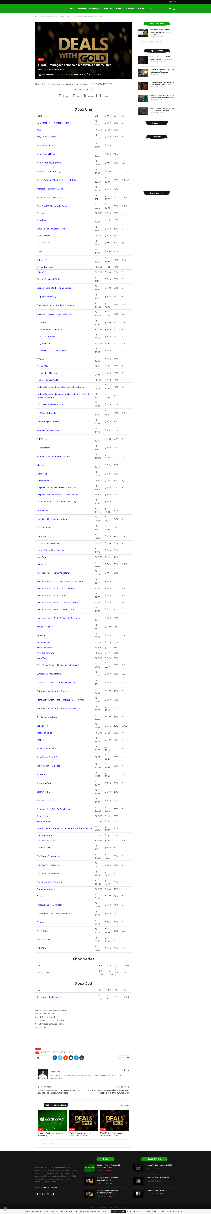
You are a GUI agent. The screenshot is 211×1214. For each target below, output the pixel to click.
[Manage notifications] (5, 1209)
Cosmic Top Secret (45, 267)
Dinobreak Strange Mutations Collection (55, 305)
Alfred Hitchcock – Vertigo (49, 171)
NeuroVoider (42, 658)
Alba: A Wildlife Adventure (49, 162)
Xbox (72, 8)
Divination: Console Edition (49, 329)
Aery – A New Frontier (47, 136)
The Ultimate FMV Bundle (49, 873)
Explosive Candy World (47, 380)
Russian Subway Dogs (47, 717)
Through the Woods (46, 889)
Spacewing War (44, 783)
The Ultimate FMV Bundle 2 (49, 882)
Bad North (41, 213)
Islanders (41, 465)
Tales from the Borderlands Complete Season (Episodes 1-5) (64, 828)
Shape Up (41, 739)
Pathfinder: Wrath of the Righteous (53, 691)
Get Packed (42, 439)
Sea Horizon (42, 725)
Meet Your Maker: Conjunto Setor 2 (53, 572)
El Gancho (41, 359)
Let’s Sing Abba (44, 527)
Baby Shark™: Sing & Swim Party (52, 206)
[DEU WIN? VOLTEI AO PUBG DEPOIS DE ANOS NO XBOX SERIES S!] (143, 33)
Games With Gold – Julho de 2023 (158, 1178)
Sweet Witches (44, 821)
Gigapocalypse (43, 447)
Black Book (42, 220)
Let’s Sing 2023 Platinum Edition (52, 518)
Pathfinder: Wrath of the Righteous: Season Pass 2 (60, 708)
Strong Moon (42, 816)
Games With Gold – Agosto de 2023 (159, 1165)
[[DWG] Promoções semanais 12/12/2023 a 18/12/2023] (89, 1181)
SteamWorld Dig (44, 791)
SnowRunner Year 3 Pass (48, 765)
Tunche (40, 922)
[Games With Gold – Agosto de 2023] (138, 1168)
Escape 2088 (42, 366)
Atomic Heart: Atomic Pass (49, 197)
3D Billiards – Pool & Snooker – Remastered (57, 122)
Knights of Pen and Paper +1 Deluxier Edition (58, 494)
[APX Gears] (157, 174)
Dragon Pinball (43, 343)
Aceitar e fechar (118, 1211)
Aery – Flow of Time (46, 145)
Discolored (41, 322)
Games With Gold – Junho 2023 (157, 1190)
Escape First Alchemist (47, 373)
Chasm (40, 251)
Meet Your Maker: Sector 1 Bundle (52, 595)
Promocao (55, 1053)
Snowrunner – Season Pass (49, 748)
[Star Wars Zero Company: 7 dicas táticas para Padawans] (143, 73)
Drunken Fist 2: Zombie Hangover (52, 350)
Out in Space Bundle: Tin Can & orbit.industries (59, 665)
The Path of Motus (45, 847)
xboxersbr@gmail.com (52, 1187)
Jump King (42, 473)
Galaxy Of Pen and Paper (48, 430)
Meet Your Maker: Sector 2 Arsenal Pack (55, 609)
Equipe (141, 8)
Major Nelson (46, 1049)
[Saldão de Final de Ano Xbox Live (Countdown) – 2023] (52, 1120)
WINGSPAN (42, 948)
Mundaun (41, 635)
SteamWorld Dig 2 (45, 800)
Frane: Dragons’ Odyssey (48, 421)
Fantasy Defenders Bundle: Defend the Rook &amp (60, 387)
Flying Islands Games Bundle (50, 404)
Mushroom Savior (45, 647)
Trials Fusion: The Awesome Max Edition (55, 913)
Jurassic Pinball (44, 480)
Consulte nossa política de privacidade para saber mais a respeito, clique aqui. (156, 1211)
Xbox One (71, 1053)
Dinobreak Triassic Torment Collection (54, 313)
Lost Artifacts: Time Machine (50, 550)
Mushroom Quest (44, 642)
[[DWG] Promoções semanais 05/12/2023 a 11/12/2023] (83, 1120)
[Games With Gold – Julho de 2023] (138, 1181)
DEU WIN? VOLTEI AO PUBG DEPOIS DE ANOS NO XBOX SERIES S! (160, 32)
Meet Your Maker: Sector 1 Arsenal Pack (55, 588)
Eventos (108, 8)
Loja (150, 8)
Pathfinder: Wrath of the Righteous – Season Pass (60, 699)
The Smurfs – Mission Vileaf (49, 864)
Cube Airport (43, 272)
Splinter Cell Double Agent (49, 997)
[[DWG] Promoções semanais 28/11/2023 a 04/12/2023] (114, 1120)
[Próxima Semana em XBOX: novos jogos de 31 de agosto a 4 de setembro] (143, 60)
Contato (130, 8)
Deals (41, 59)
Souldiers (41, 774)
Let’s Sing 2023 (44, 510)
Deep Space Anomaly (46, 296)
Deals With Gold (45, 1053)
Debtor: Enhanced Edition (49, 279)
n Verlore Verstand (45, 652)
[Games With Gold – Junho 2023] (138, 1194)
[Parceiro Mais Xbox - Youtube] (83, 1037)
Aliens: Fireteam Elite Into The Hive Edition (57, 180)
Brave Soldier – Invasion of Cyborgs (53, 228)
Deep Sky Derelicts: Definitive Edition (54, 287)
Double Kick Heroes (46, 336)
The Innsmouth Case (46, 840)
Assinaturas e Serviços (89, 8)
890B (39, 129)
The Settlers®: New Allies (48, 856)
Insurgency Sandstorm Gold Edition (53, 456)
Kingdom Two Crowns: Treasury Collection (56, 487)
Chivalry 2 (41, 260)
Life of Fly (41, 536)
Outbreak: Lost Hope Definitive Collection (56, 682)
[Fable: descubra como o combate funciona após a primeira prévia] (143, 111)
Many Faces (42, 557)
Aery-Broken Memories (47, 154)
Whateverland (43, 939)
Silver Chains (43, 972)
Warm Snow (42, 930)
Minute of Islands (45, 626)
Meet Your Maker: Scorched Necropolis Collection (60, 581)
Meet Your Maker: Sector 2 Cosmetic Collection (58, 618)
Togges (40, 896)
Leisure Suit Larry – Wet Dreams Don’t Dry (56, 501)
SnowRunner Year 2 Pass (48, 757)
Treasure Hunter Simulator (49, 904)
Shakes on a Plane (45, 732)
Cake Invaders (43, 235)
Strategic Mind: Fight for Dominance (53, 809)
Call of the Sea (43, 242)
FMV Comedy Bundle (46, 413)
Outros (119, 8)
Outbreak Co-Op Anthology (49, 673)
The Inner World (44, 835)
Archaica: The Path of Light (50, 188)
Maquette (41, 564)
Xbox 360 (63, 1053)
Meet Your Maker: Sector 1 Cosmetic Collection (58, 602)
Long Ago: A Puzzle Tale (48, 543)
